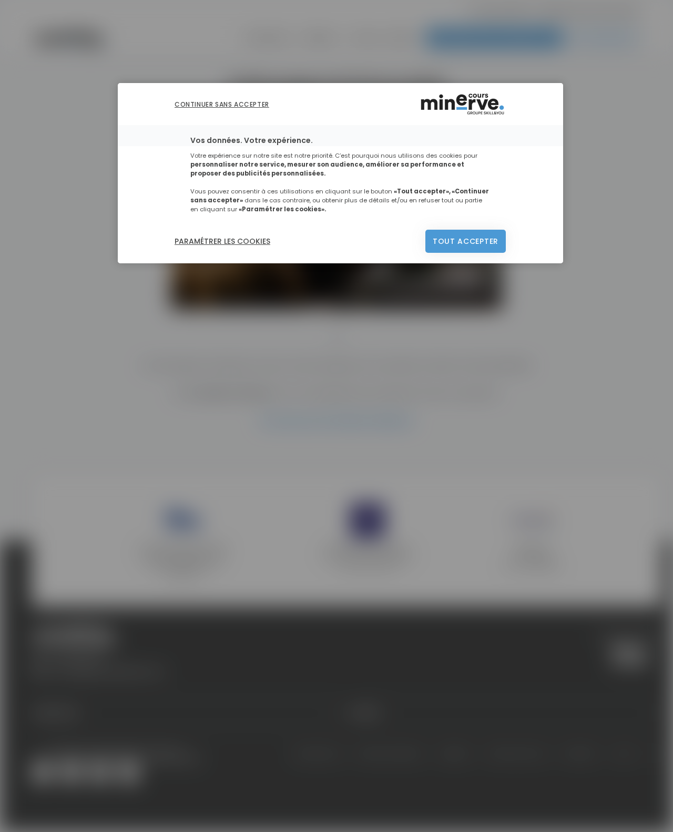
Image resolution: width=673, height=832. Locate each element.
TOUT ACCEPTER (465, 241)
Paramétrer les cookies (222, 241)
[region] (340, 173)
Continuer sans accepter (222, 104)
